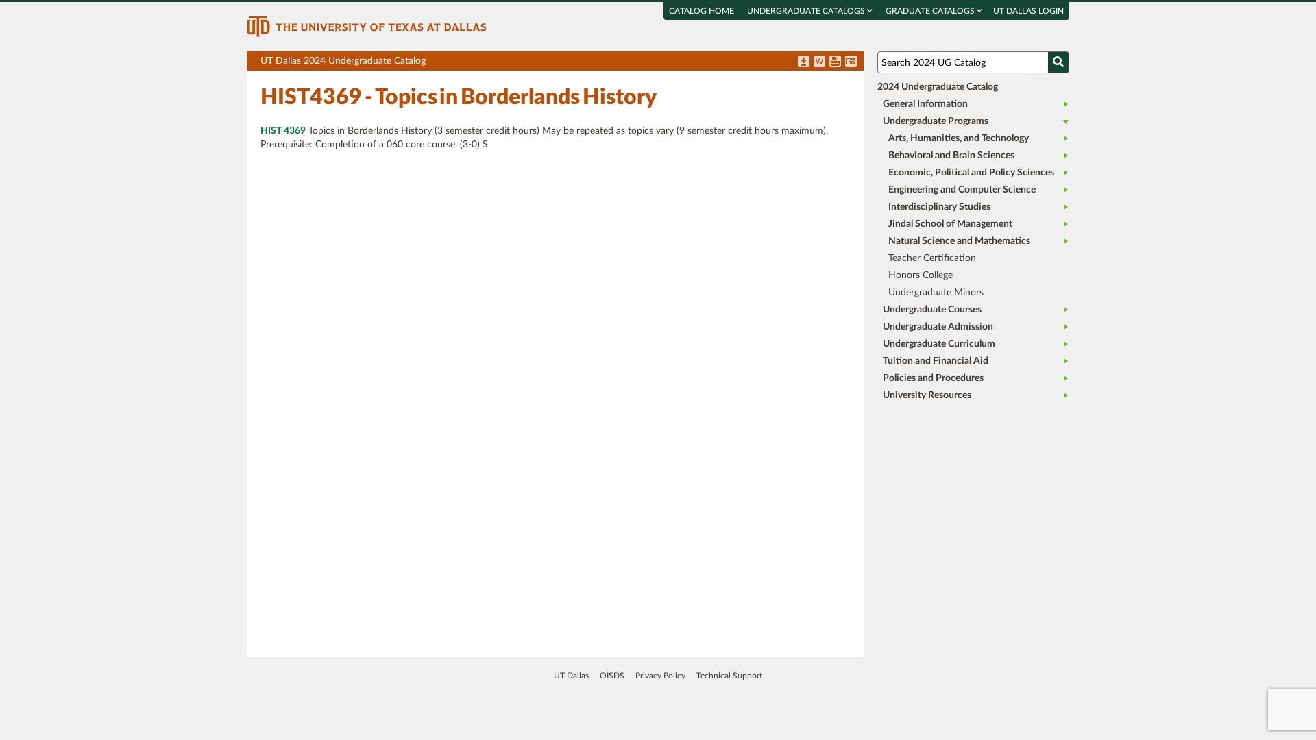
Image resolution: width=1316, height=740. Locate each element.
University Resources (927, 395)
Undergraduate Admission (938, 327)
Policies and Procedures (933, 378)
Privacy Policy (660, 675)
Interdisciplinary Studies (939, 207)
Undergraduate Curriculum (939, 344)
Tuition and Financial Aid (935, 361)
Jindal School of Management (950, 224)
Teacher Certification (932, 258)
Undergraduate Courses (932, 309)
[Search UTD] (1058, 62)
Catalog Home (701, 11)
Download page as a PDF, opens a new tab (803, 62)
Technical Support (729, 675)
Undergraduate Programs (935, 121)
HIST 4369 (283, 131)
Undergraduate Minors (936, 292)
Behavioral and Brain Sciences (951, 155)
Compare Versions (851, 62)
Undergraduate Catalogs (807, 11)
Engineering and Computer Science (962, 190)
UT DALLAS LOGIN (1028, 11)
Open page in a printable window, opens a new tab (835, 62)
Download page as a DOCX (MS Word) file (819, 62)
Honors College (920, 275)
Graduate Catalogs (931, 11)
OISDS (612, 675)
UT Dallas (571, 675)
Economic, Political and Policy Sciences (971, 172)
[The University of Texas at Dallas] (367, 26)
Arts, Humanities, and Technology (958, 138)
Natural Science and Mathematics (959, 241)
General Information (925, 104)
